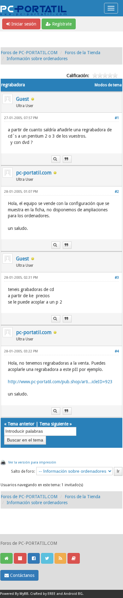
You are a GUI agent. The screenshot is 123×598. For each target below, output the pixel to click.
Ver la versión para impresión (32, 462)
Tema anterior (21, 423)
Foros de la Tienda (82, 52)
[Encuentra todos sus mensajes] (55, 159)
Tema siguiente (53, 423)
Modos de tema (108, 85)
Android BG (73, 594)
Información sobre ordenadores (37, 58)
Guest (22, 99)
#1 (117, 118)
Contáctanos (21, 575)
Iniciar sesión (23, 23)
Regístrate (61, 23)
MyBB (24, 594)
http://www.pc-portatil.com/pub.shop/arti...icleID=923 (60, 381)
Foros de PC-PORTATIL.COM (29, 52)
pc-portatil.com (33, 173)
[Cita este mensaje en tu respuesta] (67, 159)
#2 (117, 192)
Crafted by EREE (43, 594)
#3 (117, 278)
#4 (117, 351)
